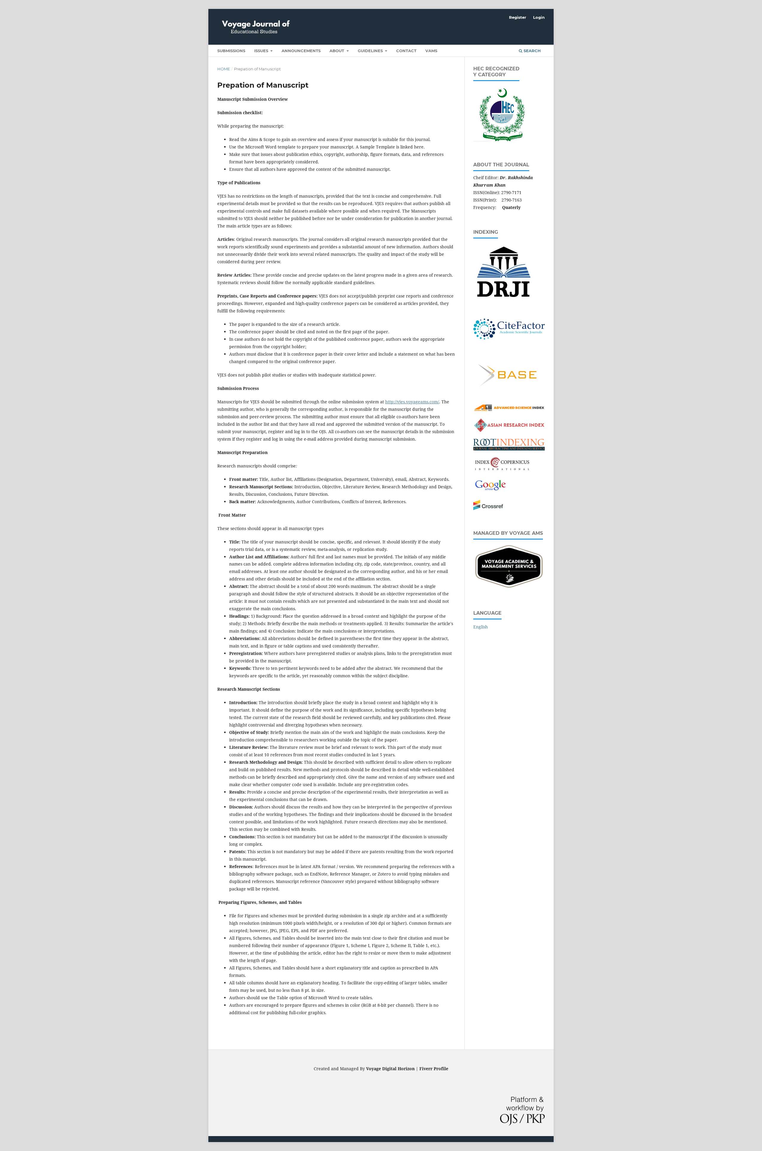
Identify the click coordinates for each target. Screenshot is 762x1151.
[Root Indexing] (509, 449)
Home (223, 68)
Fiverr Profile (433, 1068)
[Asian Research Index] (509, 430)
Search (531, 50)
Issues (261, 50)
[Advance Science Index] (509, 410)
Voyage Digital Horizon (390, 1068)
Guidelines (371, 50)
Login (539, 17)
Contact (406, 50)
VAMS (431, 50)
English (480, 627)
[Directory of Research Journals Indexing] (503, 299)
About (337, 50)
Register (517, 17)
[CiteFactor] (509, 349)
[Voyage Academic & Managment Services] (509, 588)
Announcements (301, 50)
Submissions (231, 50)
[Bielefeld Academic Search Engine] (509, 396)
